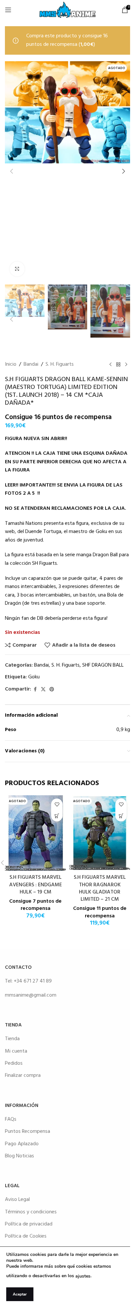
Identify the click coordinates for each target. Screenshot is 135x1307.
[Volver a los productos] (118, 365)
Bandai (31, 364)
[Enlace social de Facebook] (35, 689)
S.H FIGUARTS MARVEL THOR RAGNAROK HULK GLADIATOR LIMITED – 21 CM (100, 888)
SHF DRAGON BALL (103, 665)
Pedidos (14, 1063)
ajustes (82, 1276)
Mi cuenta (16, 1051)
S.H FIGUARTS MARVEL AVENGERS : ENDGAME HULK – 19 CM (35, 884)
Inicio (10, 364)
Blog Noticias (19, 1156)
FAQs (10, 1119)
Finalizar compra (23, 1075)
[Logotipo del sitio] (67, 10)
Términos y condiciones (31, 1212)
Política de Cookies (26, 1236)
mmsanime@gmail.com (30, 995)
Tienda (12, 1039)
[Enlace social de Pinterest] (52, 689)
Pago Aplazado (22, 1144)
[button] (11, 171)
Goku (34, 677)
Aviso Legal (17, 1199)
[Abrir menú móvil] (8, 9)
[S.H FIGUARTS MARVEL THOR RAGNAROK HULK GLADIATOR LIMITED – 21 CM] (99, 833)
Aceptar (20, 1294)
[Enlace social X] (43, 689)
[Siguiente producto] (126, 365)
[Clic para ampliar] (17, 269)
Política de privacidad (28, 1224)
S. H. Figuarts (60, 364)
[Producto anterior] (110, 365)
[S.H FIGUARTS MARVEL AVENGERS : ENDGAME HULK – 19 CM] (35, 833)
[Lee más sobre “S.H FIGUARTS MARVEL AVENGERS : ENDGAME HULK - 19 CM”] (57, 815)
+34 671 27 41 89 (33, 981)
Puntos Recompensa (27, 1131)
